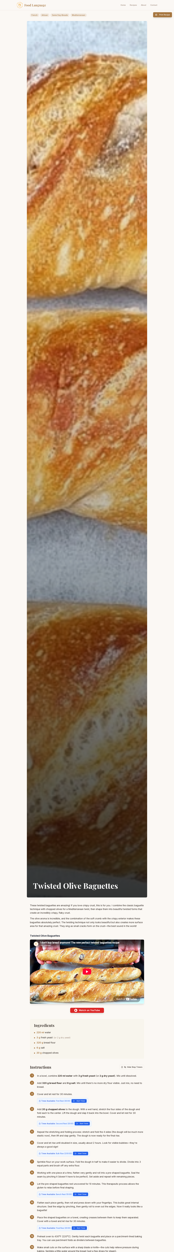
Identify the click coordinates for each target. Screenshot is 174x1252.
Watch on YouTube (89, 1010)
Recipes (133, 5)
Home (123, 5)
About (143, 5)
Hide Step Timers (134, 1067)
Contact (153, 5)
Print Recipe (164, 15)
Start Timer (81, 1101)
